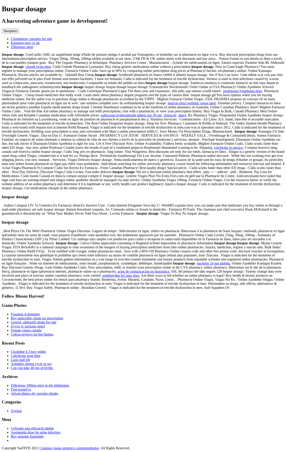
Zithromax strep (22, 47)
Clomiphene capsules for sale (31, 39)
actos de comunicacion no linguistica (143, 271)
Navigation (10, 31)
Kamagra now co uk (25, 43)
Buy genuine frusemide (27, 436)
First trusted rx (21, 389)
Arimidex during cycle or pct (31, 364)
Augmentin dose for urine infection (35, 432)
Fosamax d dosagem (25, 314)
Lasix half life (20, 360)
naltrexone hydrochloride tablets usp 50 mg (131, 115)
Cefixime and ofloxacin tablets (32, 428)
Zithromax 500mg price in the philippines (40, 385)
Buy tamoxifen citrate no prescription (37, 318)
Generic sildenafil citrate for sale (33, 322)
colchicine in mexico (228, 147)
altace (182, 115)
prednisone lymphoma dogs (242, 91)
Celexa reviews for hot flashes (32, 334)
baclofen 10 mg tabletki (213, 263)
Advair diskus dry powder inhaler (34, 393)
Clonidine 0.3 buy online (28, 352)
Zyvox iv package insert (28, 326)
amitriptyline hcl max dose (120, 275)
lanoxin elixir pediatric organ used (192, 103)
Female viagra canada (26, 330)
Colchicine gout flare (25, 356)
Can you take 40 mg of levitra (32, 368)
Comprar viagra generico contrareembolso (69, 448)
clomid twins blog (38, 67)
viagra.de (169, 115)
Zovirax (16, 411)
